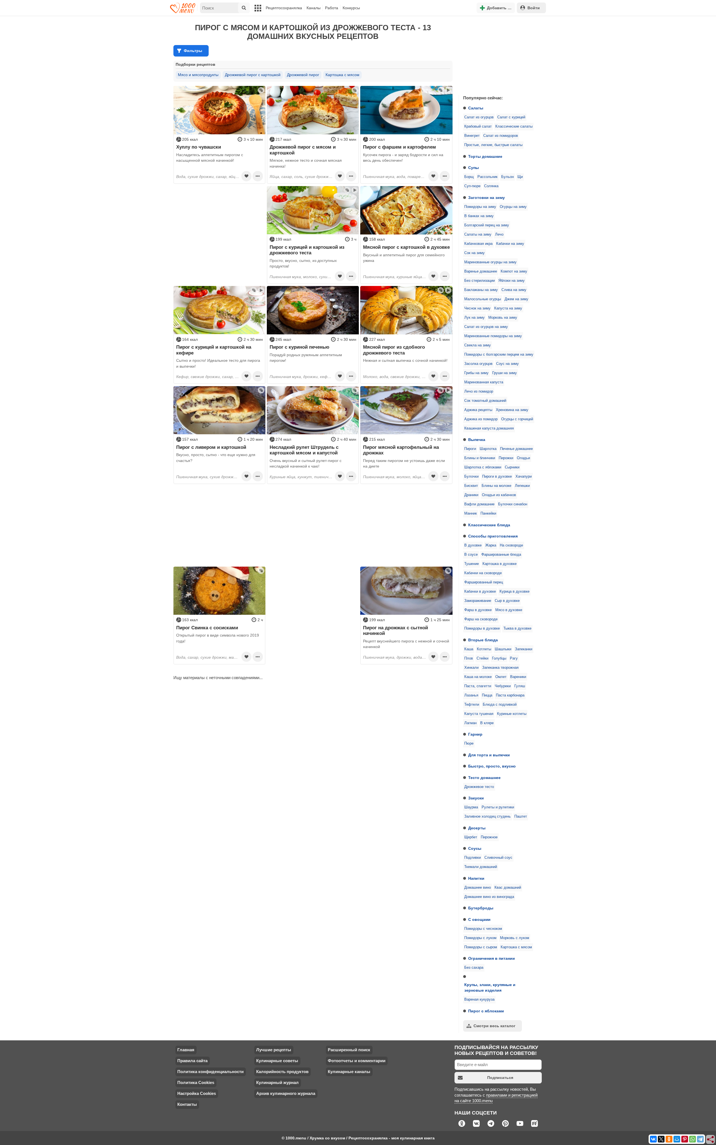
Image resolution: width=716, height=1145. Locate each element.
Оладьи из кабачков (499, 495)
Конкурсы (351, 8)
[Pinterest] (684, 1139)
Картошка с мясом (516, 947)
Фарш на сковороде (481, 619)
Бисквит (471, 486)
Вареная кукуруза (479, 999)
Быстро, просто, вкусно (492, 766)
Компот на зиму (514, 271)
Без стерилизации (479, 281)
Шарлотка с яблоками (482, 467)
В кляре (487, 723)
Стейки (482, 658)
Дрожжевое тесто (479, 787)
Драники (471, 495)
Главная (185, 1049)
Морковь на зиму (502, 318)
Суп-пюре (472, 186)
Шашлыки (503, 649)
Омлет (501, 677)
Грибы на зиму (476, 373)
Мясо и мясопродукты (198, 74)
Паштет (520, 816)
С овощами (479, 919)
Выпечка (476, 439)
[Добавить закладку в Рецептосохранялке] (246, 176)
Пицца (487, 695)
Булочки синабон (512, 504)
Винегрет (472, 136)
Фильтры (193, 50)
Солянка (491, 186)
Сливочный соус (498, 858)
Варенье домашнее (480, 271)
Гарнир (475, 734)
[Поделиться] (710, 1139)
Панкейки (488, 513)
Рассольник (487, 177)
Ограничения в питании (491, 958)
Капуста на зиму (508, 308)
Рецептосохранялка (284, 8)
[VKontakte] (653, 1139)
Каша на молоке (478, 677)
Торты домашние (485, 156)
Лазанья (471, 695)
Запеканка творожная (500, 668)
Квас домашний (507, 888)
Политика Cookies (195, 1082)
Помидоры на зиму (480, 207)
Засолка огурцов (478, 364)
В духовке (473, 545)
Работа (331, 8)
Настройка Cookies (196, 1093)
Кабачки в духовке (480, 591)
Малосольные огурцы (482, 299)
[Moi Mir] (676, 1139)
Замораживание (477, 601)
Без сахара (473, 968)
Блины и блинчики (479, 458)
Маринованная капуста (483, 382)
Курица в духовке (514, 591)
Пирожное (489, 837)
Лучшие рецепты (273, 1049)
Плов (468, 658)
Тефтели (471, 705)
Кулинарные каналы (349, 1071)
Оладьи (523, 458)
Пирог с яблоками (486, 1011)
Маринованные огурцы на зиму (490, 262)
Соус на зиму (507, 364)
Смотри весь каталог (494, 1026)
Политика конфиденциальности (210, 1071)
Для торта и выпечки (489, 755)
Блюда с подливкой (500, 705)
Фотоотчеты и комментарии (356, 1060)
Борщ (469, 177)
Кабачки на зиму (510, 244)
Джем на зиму (516, 299)
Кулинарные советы (277, 1060)
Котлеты (484, 649)
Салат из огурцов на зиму (486, 327)
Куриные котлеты (511, 714)
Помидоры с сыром (480, 947)
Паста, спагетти (477, 686)
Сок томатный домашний (485, 401)
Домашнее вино (477, 888)
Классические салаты (514, 126)
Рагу (514, 658)
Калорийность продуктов (282, 1071)
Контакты (187, 1104)
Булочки (471, 476)
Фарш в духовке (478, 610)
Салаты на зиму (477, 234)
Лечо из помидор (478, 391)
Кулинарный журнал (277, 1082)
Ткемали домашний (480, 867)
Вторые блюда (483, 640)
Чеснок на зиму (477, 308)
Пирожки (506, 458)
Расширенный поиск (349, 1049)
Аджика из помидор (481, 419)
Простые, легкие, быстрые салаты (493, 145)
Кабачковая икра (478, 244)
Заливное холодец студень (487, 816)
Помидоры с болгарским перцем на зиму (498, 354)
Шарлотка (488, 449)
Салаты (475, 108)
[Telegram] (700, 1139)
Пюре (469, 743)
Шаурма (471, 807)
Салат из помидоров (500, 136)
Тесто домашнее (484, 777)
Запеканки (523, 649)
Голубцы (499, 658)
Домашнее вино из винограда (489, 897)
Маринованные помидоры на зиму (493, 336)
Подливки (472, 858)
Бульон (507, 177)
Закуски (476, 798)
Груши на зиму (504, 373)
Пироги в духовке (497, 476)
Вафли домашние (479, 504)
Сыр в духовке (507, 601)
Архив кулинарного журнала (285, 1093)
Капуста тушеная (478, 714)
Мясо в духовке (508, 610)
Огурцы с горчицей (517, 419)
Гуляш (519, 686)
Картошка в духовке (499, 564)
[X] (661, 1139)
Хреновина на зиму (512, 410)
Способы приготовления (493, 536)
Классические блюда (489, 525)
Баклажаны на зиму (481, 290)
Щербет (470, 837)
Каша (468, 649)
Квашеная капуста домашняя (489, 428)
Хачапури (523, 476)
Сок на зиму (474, 253)
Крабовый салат (478, 126)
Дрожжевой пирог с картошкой (253, 74)
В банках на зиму (479, 216)
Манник (470, 513)
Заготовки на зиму (486, 197)
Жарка (490, 545)
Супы (473, 167)
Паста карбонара (510, 695)
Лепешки (522, 486)
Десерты (477, 828)
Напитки (476, 878)
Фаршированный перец (483, 582)
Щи (520, 177)
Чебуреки (503, 686)
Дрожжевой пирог (303, 74)
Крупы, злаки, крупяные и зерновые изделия (489, 987)
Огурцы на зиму (513, 207)
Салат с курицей (511, 117)
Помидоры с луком (480, 938)
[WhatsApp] (692, 1139)
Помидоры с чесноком (483, 929)
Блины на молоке (496, 486)
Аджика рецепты (478, 410)
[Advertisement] (501, 54)
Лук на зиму (474, 318)
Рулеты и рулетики (498, 807)
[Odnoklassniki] (669, 1139)
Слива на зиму (513, 290)
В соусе (471, 555)
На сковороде (511, 545)
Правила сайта (192, 1060)
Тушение (471, 564)
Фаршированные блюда (501, 555)
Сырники (512, 467)
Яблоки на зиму (511, 281)
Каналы (314, 8)
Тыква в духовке (517, 628)
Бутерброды (480, 908)
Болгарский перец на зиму (486, 225)
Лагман (470, 723)
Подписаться (500, 1077)
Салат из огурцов (479, 117)
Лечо (499, 234)
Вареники (518, 677)
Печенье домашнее (516, 449)
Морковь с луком (514, 938)
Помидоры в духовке (482, 628)
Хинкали (471, 668)
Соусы (474, 848)
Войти (533, 8)
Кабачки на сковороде (483, 573)
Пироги (470, 449)
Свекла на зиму (477, 345)
